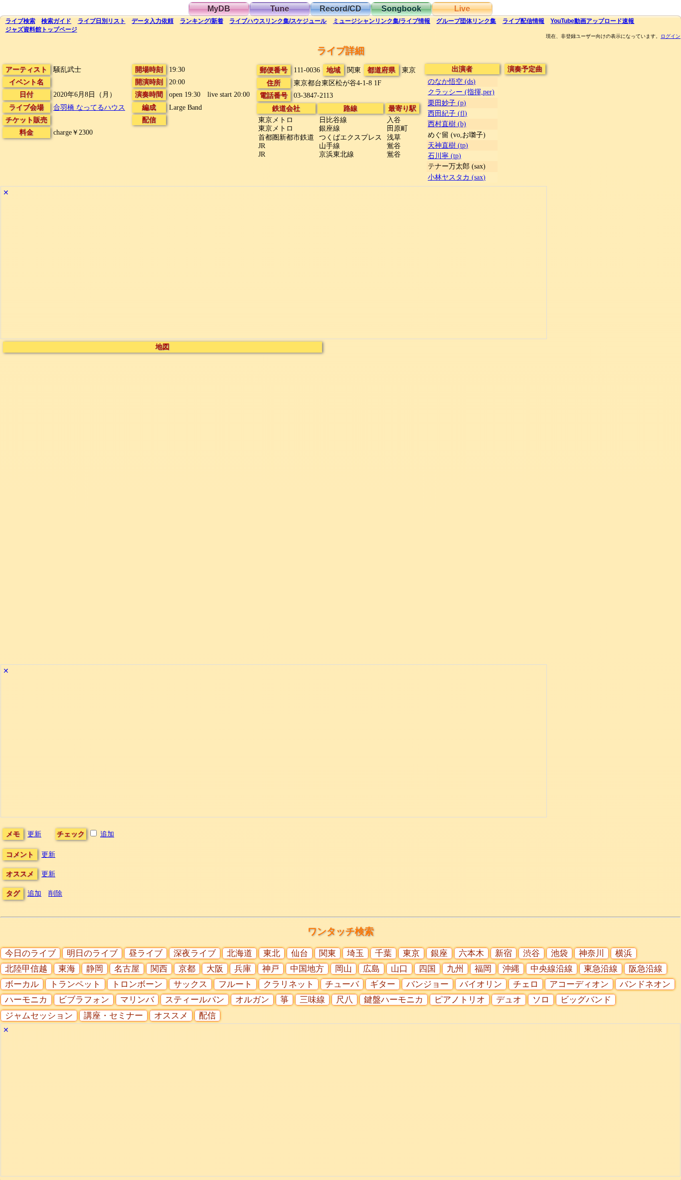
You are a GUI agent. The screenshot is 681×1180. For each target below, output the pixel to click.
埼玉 (355, 953)
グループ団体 (466, 20)
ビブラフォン (83, 999)
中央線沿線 (551, 969)
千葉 (383, 953)
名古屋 (127, 969)
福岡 (483, 969)
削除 (55, 893)
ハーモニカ (26, 999)
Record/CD (340, 8)
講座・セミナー (113, 1015)
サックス (190, 984)
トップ (41, 29)
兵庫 (242, 969)
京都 (186, 969)
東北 (271, 953)
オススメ (171, 1015)
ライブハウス (278, 20)
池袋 (559, 953)
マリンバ (137, 999)
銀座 (439, 953)
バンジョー (427, 984)
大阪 (214, 969)
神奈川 (591, 953)
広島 (371, 969)
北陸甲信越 (26, 969)
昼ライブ (146, 953)
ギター (382, 984)
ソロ (540, 999)
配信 (523, 20)
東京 (411, 953)
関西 (159, 969)
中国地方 (307, 969)
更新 (34, 834)
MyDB (218, 8)
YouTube (592, 20)
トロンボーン (137, 984)
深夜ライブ (194, 953)
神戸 (270, 969)
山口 (399, 969)
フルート (235, 984)
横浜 (623, 953)
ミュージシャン (381, 20)
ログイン (671, 36)
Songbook (401, 8)
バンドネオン (645, 984)
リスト (102, 20)
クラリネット (288, 984)
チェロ (525, 984)
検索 (20, 20)
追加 (107, 834)
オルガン (252, 999)
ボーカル (22, 984)
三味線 (312, 999)
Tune (279, 8)
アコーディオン (579, 984)
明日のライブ (92, 953)
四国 (427, 969)
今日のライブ (30, 953)
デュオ (508, 999)
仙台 (299, 953)
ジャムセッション (39, 1015)
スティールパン (194, 999)
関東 (327, 953)
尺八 (344, 999)
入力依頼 (152, 20)
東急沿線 (601, 969)
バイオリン (481, 984)
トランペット (75, 984)
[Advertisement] (273, 269)
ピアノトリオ (459, 999)
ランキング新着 (201, 20)
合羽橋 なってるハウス (89, 107)
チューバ (342, 984)
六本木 (471, 953)
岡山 (343, 969)
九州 (455, 969)
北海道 (239, 953)
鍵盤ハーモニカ (393, 999)
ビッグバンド (585, 999)
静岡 (94, 969)
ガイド (56, 20)
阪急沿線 (646, 969)
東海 (66, 969)
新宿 (503, 953)
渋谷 (531, 953)
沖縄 (511, 969)
